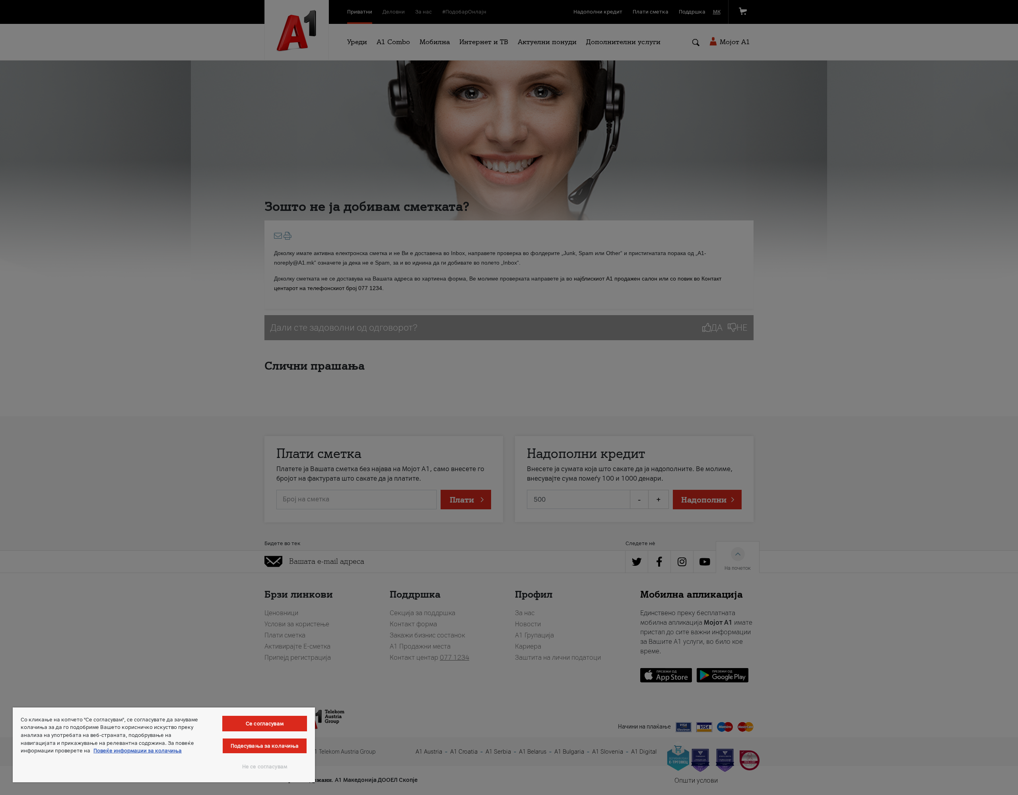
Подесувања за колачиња (265, 746)
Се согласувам (265, 724)
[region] (164, 744)
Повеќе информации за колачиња (137, 751)
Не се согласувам (264, 767)
